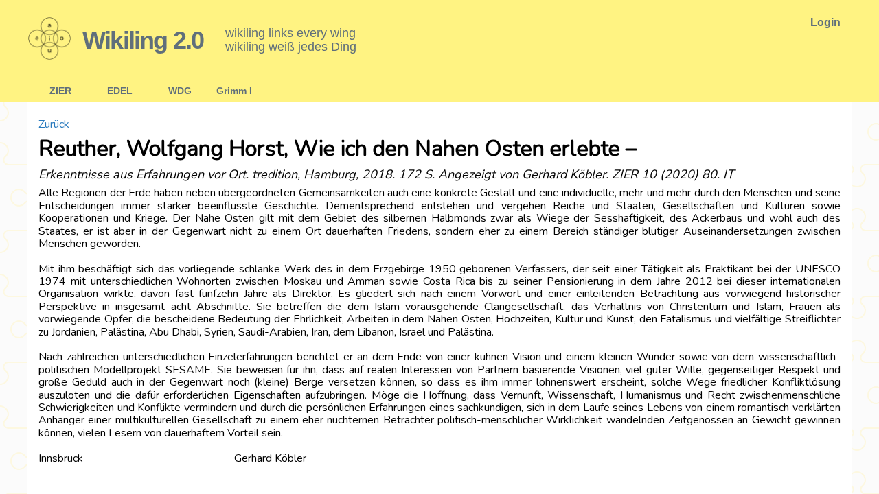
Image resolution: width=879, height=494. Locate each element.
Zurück (53, 124)
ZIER (60, 90)
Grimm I (234, 90)
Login (825, 22)
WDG (180, 90)
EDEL (120, 90)
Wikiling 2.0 (142, 40)
